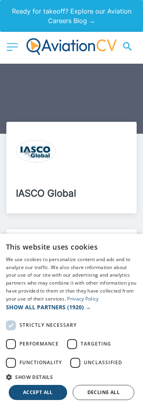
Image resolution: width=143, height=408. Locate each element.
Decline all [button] (103, 392)
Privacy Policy (83, 298)
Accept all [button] (38, 392)
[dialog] (71, 321)
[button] (71, 307)
